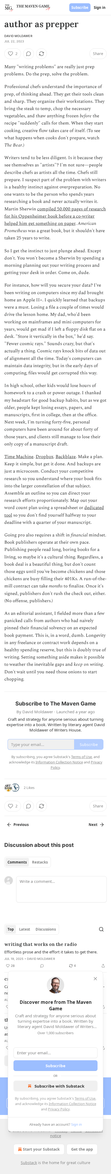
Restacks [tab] (40, 862)
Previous (21, 824)
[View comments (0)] (28, 53)
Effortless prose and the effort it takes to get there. (51, 951)
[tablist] (27, 862)
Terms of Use (85, 1098)
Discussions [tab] (46, 929)
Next (93, 824)
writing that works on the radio (40, 944)
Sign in (100, 7)
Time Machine (18, 456)
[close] (95, 978)
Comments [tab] (17, 862)
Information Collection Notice (72, 1103)
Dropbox (44, 456)
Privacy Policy (59, 1109)
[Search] (101, 929)
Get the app (82, 1149)
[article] (55, 955)
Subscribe (79, 7)
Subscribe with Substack (59, 1086)
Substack (29, 1162)
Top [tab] (11, 929)
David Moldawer (18, 36)
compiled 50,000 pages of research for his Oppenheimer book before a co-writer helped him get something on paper (55, 216)
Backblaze (66, 456)
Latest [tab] (24, 929)
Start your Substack (41, 1149)
